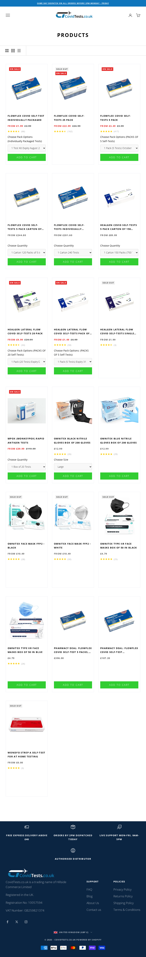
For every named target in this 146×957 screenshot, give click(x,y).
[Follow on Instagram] (26, 922)
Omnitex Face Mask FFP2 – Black (26, 545)
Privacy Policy (122, 889)
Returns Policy (123, 896)
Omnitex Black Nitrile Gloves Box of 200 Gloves (72, 440)
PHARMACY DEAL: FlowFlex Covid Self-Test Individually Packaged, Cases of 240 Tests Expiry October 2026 (119, 650)
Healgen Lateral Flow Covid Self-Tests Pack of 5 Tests (73, 332)
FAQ (89, 889)
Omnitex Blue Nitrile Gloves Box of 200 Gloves (118, 440)
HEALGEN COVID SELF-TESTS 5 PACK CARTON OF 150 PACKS (118, 227)
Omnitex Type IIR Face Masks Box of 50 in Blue (25, 650)
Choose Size (61, 459)
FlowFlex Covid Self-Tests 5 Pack (115, 117)
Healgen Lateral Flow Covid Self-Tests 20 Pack (25, 331)
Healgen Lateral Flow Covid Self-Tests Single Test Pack (117, 332)
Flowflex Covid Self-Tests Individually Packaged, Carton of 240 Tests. (72, 227)
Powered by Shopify (88, 939)
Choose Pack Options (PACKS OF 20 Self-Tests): (27, 352)
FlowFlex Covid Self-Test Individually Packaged (26, 117)
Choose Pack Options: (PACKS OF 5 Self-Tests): (71, 352)
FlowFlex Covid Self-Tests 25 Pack (69, 117)
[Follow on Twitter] (17, 922)
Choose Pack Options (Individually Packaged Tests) (25, 139)
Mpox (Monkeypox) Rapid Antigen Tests (26, 440)
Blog (90, 896)
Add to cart (27, 157)
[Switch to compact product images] (19, 50)
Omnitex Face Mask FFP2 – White (72, 545)
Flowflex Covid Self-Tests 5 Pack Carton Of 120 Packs (25, 227)
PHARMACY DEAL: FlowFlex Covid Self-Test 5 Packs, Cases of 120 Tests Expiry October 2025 (73, 650)
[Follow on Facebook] (7, 922)
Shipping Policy (123, 903)
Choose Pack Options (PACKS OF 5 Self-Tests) (119, 139)
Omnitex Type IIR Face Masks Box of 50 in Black (118, 545)
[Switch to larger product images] (7, 50)
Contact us (94, 910)
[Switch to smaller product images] (13, 50)
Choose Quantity (17, 245)
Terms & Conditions (126, 910)
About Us (93, 903)
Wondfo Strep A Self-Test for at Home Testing (26, 754)
